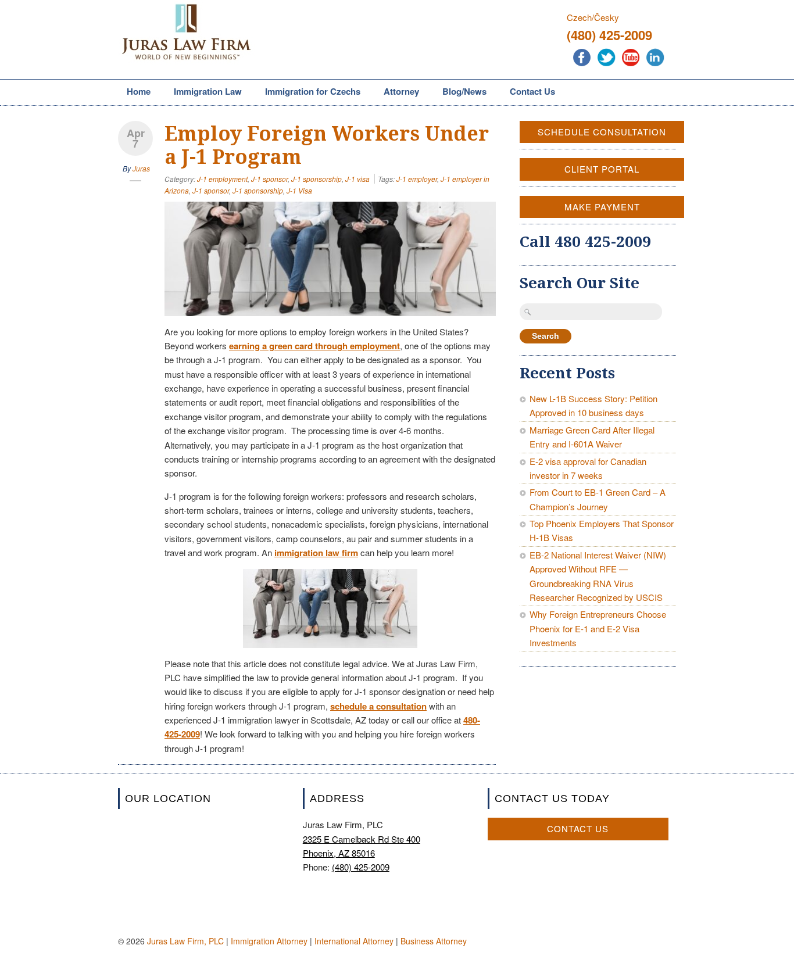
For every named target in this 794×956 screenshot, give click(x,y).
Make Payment (602, 206)
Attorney (397, 92)
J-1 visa (357, 179)
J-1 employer (416, 179)
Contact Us (532, 91)
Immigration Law (203, 92)
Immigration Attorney (269, 941)
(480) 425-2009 (609, 35)
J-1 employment (222, 179)
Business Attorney (433, 941)
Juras (141, 168)
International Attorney (354, 941)
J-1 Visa (299, 190)
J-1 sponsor (269, 179)
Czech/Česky (593, 17)
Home (139, 91)
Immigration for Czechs (308, 92)
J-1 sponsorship (316, 179)
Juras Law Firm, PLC (185, 941)
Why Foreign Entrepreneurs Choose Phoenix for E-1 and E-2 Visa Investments (598, 628)
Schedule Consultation (602, 132)
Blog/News (464, 91)
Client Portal (601, 169)
